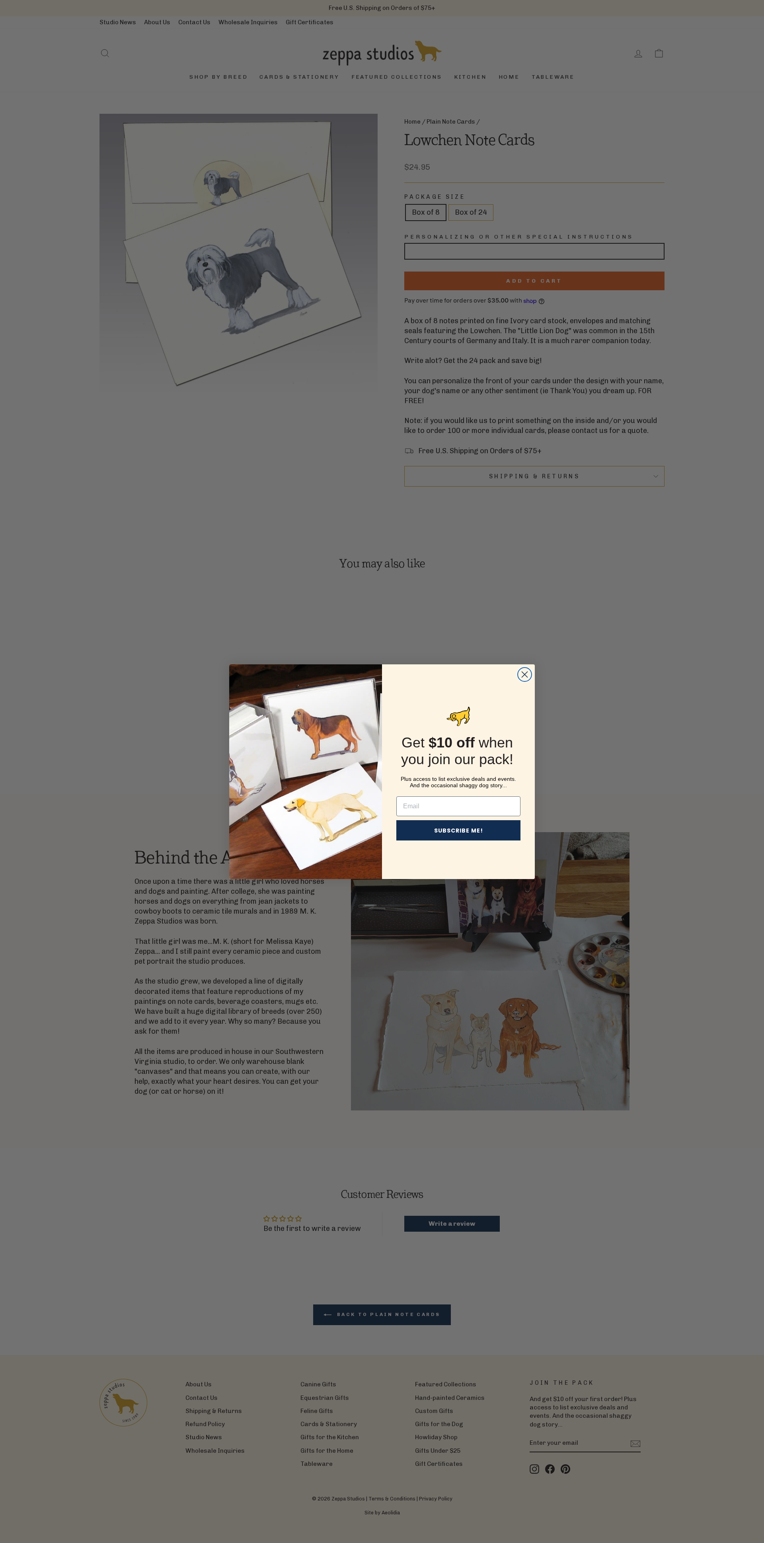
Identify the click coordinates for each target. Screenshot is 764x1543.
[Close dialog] (525, 674)
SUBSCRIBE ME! (458, 831)
